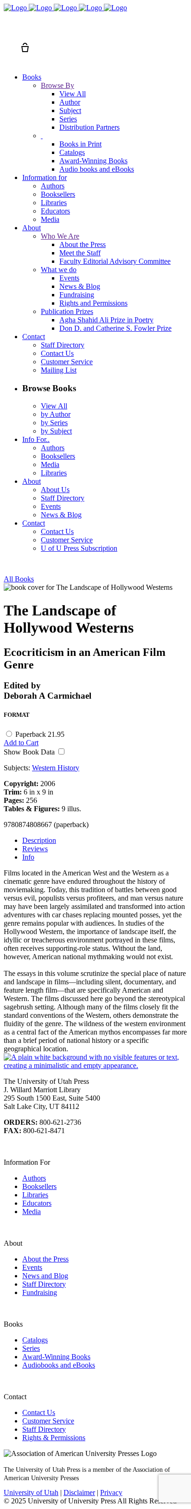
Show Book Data (30, 752)
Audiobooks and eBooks (58, 1365)
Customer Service (48, 1421)
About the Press (45, 1259)
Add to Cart (21, 743)
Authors (34, 1178)
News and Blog (45, 1276)
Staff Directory (44, 1284)
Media (31, 1211)
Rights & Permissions (53, 1438)
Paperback (39, 734)
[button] (8, 30)
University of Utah (31, 1492)
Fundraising (39, 1292)
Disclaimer (79, 1492)
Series (31, 1348)
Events (32, 1267)
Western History (55, 768)
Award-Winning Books (56, 1357)
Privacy (111, 1492)
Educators (36, 1203)
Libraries (35, 1195)
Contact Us (38, 1412)
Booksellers (39, 1186)
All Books (19, 579)
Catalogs (35, 1340)
